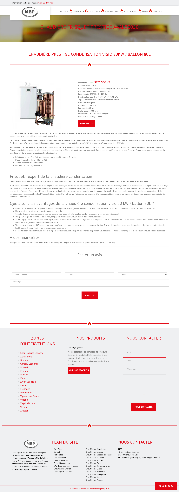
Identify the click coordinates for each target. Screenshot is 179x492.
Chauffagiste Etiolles (94, 460)
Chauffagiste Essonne (31, 353)
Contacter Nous (60, 457)
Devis (145, 11)
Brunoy (24, 360)
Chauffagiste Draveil (62, 468)
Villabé (24, 399)
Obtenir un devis (61, 460)
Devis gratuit (86, 123)
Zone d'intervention (62, 463)
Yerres (23, 407)
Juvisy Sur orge (28, 381)
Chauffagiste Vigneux (63, 471)
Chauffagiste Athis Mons (96, 449)
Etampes (25, 371)
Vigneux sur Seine (29, 396)
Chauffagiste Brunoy (94, 452)
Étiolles (24, 374)
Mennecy (25, 388)
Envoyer (89, 295)
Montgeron (26, 392)
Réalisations (112, 11)
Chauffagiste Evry (93, 463)
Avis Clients (130, 11)
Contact (157, 11)
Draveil (24, 367)
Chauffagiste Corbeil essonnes (99, 454)
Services (78, 11)
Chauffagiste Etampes (95, 457)
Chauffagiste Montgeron (96, 474)
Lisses (23, 385)
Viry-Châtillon (27, 403)
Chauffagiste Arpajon (94, 480)
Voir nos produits (79, 370)
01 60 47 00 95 (46, 3)
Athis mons (26, 356)
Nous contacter (144, 407)
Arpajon (24, 410)
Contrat (57, 452)
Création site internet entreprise (91, 489)
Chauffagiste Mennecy (95, 471)
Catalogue (94, 11)
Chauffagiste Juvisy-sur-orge (98, 466)
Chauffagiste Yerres (94, 477)
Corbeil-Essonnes (29, 363)
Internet (74, 489)
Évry (22, 378)
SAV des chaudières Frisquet (66, 466)
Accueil (64, 11)
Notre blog (58, 454)
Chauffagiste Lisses (94, 468)
